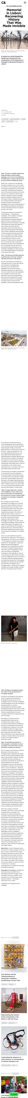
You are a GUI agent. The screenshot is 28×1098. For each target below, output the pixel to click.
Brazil (14, 1065)
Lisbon (3, 121)
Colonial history (10, 121)
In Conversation (5, 119)
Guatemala (4, 1022)
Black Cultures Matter (14, 119)
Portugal (23, 119)
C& (3, 3)
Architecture (4, 984)
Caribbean (11, 984)
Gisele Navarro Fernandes (9, 113)
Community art (11, 1022)
